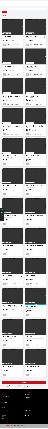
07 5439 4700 (4, 402)
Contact (26, 407)
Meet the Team (28, 410)
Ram (3, 416)
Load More (24, 382)
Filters (5, 12)
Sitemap (24, 425)
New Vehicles (27, 394)
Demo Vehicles (28, 396)
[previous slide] (2, 26)
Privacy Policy (20, 425)
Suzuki (3, 419)
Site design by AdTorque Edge (40, 425)
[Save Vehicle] (21, 37)
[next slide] (22, 26)
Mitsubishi (4, 415)
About (26, 408)
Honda (3, 418)
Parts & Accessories (6, 408)
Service (3, 407)
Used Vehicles (27, 397)
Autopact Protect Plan (6, 410)
